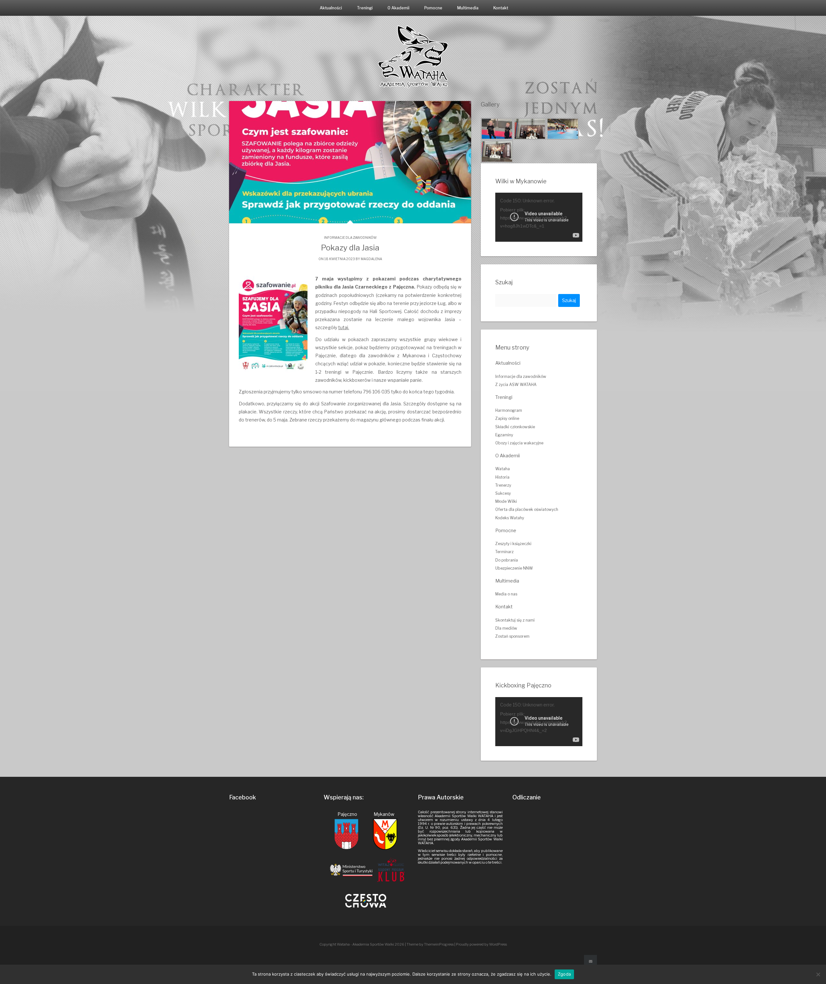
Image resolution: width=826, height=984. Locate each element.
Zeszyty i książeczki (513, 543)
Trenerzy (503, 485)
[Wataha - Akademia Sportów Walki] (413, 56)
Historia (502, 477)
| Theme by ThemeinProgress (429, 944)
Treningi (365, 7)
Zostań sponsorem (512, 636)
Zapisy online (507, 418)
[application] (538, 217)
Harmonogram (508, 410)
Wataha (502, 468)
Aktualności (331, 7)
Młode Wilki (506, 501)
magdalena (371, 259)
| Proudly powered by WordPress (480, 944)
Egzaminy (504, 434)
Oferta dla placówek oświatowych (526, 509)
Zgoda (564, 974)
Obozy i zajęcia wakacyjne (519, 443)
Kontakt (500, 7)
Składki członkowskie (515, 426)
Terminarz (504, 551)
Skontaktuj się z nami (515, 620)
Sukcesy (503, 493)
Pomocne (433, 7)
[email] (590, 961)
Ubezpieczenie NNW (514, 568)
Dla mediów (506, 628)
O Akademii (398, 7)
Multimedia (467, 7)
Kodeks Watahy (509, 517)
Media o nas (506, 594)
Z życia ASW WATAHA (516, 384)
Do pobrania (506, 560)
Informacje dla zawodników (350, 237)
